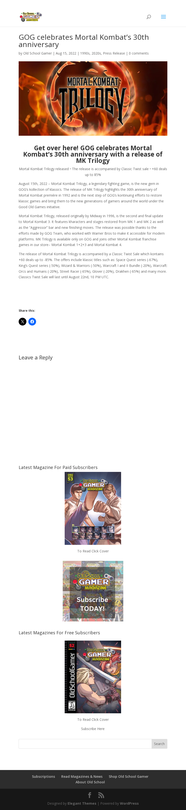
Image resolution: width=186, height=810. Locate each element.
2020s (96, 53)
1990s (85, 53)
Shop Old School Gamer (128, 776)
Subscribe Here (93, 728)
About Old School (90, 782)
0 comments (139, 53)
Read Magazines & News (81, 776)
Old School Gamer (37, 53)
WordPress (129, 803)
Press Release (114, 53)
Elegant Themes (82, 803)
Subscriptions (43, 776)
